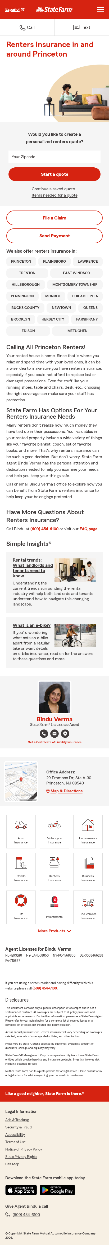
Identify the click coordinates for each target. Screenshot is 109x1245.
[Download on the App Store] (21, 1190)
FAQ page (88, 529)
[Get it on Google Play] (57, 1190)
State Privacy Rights (21, 1157)
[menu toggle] (100, 9)
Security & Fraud (18, 1127)
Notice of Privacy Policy (23, 1149)
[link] (55, 9)
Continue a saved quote (53, 189)
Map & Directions (67, 791)
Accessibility (15, 1135)
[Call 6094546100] (44, 733)
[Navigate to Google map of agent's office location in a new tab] (65, 733)
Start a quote (54, 174)
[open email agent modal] (54, 734)
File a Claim (54, 218)
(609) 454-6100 (44, 529)
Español (12, 9)
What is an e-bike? (32, 625)
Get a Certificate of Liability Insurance (54, 742)
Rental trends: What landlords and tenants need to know (33, 568)
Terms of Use (15, 1142)
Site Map (12, 1164)
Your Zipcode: (24, 157)
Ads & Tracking (17, 1120)
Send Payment (54, 235)
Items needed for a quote (55, 195)
